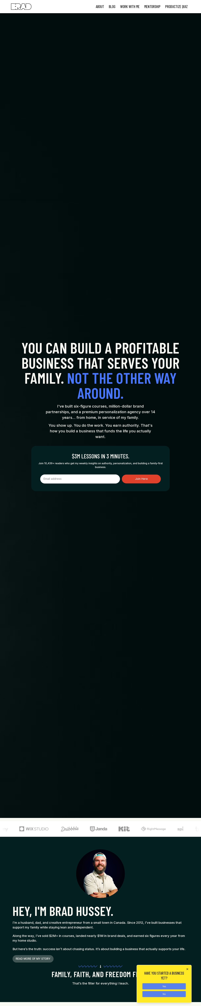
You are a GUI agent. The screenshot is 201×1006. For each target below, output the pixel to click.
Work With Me (130, 6)
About (100, 6)
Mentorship (152, 6)
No (164, 994)
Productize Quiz (176, 6)
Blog (112, 6)
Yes (164, 986)
